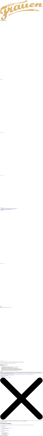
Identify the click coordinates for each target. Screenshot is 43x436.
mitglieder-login (5, 20)
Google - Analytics (5, 432)
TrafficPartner (4, 434)
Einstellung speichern (5, 435)
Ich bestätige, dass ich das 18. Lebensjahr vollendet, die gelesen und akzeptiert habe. (9, 208)
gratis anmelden (1, 20)
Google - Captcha (5, 428)
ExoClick (4, 433)
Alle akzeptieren (1, 435)
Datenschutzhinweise (5, 209)
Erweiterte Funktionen (5, 430)
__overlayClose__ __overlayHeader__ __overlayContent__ (5, 377)
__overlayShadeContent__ (2, 376)
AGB (11, 208)
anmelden (1, 371)
